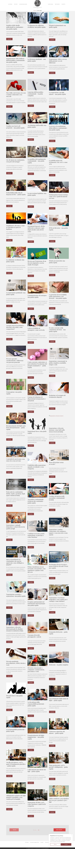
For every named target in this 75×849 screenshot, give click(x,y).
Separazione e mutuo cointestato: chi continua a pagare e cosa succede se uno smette (58, 532)
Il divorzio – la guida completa (58, 665)
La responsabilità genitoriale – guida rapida (16, 730)
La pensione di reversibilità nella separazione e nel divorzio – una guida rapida (58, 296)
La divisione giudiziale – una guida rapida (37, 60)
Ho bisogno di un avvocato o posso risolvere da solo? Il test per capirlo (58, 566)
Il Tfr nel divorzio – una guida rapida (58, 229)
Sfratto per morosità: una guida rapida (57, 262)
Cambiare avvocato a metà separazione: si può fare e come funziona (36, 535)
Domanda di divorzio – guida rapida (58, 633)
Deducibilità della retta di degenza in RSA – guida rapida (16, 193)
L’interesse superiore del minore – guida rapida (57, 732)
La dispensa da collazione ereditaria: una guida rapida (36, 26)
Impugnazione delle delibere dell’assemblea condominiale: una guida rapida (15, 60)
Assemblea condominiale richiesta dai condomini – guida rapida (36, 501)
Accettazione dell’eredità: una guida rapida (37, 126)
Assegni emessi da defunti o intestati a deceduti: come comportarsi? (15, 327)
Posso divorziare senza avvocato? (56, 463)
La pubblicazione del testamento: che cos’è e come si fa (58, 162)
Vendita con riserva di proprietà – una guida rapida (15, 127)
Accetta (66, 844)
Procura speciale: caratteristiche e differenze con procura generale (14, 360)
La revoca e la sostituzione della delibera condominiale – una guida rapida (58, 128)
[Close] (71, 835)
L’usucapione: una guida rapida (14, 393)
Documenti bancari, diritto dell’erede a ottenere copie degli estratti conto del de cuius (36, 228)
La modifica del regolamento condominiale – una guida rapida (37, 161)
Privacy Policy (47, 842)
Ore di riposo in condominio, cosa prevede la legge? (15, 161)
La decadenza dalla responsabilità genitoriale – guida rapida (36, 704)
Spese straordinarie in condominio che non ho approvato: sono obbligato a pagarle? (15, 562)
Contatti (42, 842)
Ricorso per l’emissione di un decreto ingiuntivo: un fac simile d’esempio (37, 263)
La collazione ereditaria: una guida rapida (15, 261)
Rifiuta (55, 844)
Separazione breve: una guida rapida (37, 432)
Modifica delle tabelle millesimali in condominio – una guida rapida (15, 27)
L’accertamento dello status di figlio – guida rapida (58, 699)
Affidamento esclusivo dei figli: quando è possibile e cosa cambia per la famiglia (16, 797)
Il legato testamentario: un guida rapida (57, 26)
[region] (61, 840)
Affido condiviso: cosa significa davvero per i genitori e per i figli (59, 800)
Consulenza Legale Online (34, 842)
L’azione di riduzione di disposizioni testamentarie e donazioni (37, 399)
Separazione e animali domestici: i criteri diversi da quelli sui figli (15, 527)
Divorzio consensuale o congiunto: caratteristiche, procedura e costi (36, 669)
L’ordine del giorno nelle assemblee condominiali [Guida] (57, 498)
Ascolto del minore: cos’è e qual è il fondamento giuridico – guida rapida (15, 764)
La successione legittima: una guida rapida (37, 194)
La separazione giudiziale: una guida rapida (15, 293)
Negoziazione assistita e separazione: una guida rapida (15, 595)
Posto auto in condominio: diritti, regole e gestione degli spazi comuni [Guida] (15, 493)
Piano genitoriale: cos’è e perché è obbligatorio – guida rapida (58, 767)
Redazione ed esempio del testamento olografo (57, 396)
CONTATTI (63, 4)
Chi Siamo (27, 842)
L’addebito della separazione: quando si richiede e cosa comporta (37, 467)
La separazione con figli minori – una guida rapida (57, 93)
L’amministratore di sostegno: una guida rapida (37, 296)
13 (38, 830)
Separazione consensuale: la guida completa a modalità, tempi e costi (58, 363)
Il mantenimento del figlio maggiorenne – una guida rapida (36, 737)
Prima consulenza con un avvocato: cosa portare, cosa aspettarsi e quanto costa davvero (36, 569)
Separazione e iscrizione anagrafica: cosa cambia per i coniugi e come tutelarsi (58, 599)
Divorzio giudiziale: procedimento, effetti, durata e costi (16, 663)
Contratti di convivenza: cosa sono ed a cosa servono (15, 460)
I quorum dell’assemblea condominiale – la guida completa (35, 94)
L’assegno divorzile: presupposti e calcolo (34, 636)
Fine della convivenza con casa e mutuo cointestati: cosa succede (16, 94)
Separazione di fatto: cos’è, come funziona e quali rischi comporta (37, 804)
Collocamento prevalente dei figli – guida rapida (37, 770)
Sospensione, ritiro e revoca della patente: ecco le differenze (58, 61)
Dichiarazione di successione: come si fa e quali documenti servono (58, 196)
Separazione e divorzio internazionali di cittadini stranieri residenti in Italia (14, 629)
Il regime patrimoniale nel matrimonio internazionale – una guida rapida (37, 603)
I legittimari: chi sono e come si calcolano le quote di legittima (15, 227)
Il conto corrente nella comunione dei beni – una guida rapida (57, 329)
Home (34, 10)
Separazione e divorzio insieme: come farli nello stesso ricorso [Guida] (57, 430)
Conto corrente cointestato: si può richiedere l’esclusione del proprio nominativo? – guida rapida (37, 364)
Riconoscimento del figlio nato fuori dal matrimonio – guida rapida (16, 427)
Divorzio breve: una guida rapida (14, 696)
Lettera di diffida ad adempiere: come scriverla (36, 329)
